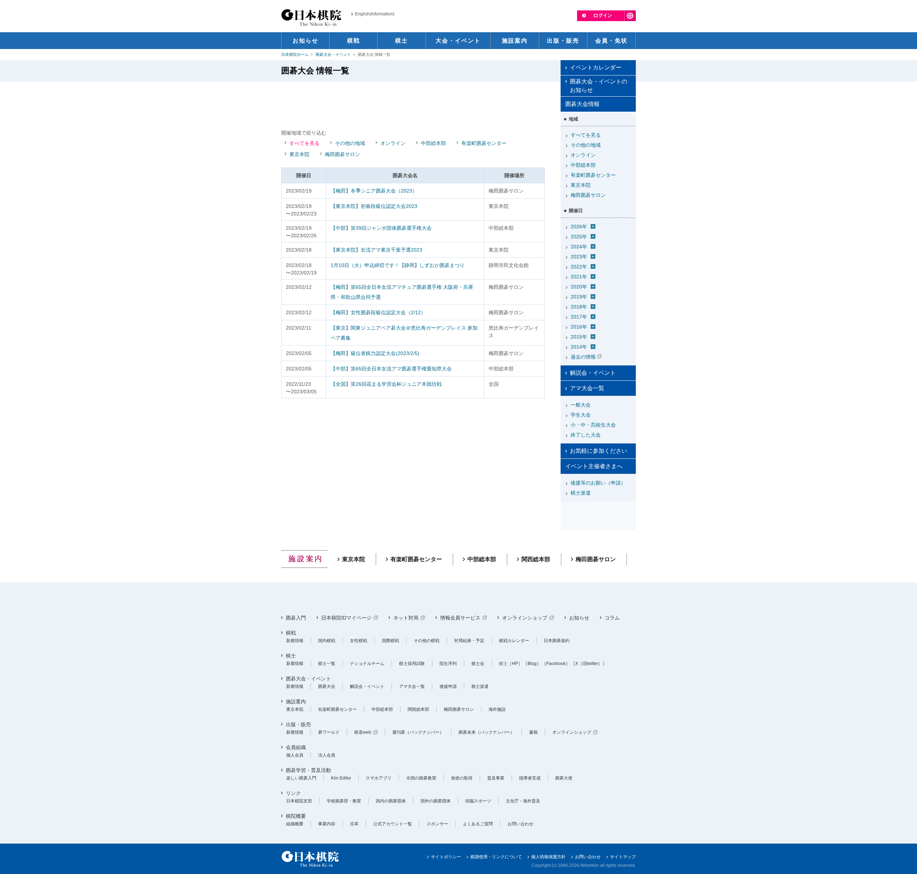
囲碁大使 (563, 778)
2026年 (579, 226)
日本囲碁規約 (557, 640)
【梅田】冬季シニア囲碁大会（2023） (374, 191)
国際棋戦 (390, 640)
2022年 (579, 267)
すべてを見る (304, 143)
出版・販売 (298, 724)
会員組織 (296, 747)
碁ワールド (329, 732)
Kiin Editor (341, 778)
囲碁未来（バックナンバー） (486, 732)
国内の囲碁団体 (391, 800)
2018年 (579, 307)
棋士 (291, 656)
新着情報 (294, 640)
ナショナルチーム (367, 663)
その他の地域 (350, 143)
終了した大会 (586, 435)
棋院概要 (296, 816)
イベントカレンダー (595, 67)
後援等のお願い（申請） (598, 483)
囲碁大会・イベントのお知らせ (598, 85)
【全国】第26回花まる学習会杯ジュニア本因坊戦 (386, 384)
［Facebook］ (556, 663)
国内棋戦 (326, 640)
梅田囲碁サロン (342, 154)
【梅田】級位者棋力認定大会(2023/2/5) (375, 353)
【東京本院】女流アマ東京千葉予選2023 (376, 250)
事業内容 (326, 823)
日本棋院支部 (299, 800)
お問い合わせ (520, 823)
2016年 (579, 327)
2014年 (579, 347)
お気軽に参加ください (598, 451)
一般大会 (581, 405)
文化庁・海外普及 (523, 800)
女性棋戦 (358, 640)
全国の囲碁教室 (421, 778)
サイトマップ (623, 856)
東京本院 (299, 154)
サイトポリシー (446, 856)
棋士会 (477, 663)
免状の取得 (461, 778)
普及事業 (495, 778)
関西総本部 (536, 559)
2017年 (579, 317)
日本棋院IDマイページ (346, 618)
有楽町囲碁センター (483, 143)
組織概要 (294, 823)
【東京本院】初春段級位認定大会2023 (374, 206)
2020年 (579, 287)
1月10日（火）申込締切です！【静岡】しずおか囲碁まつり (398, 265)
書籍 (533, 732)
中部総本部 (433, 143)
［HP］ (515, 663)
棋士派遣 (581, 493)
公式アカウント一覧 (392, 823)
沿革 (354, 823)
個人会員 (294, 755)
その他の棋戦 (427, 640)
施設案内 (296, 701)
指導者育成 (530, 778)
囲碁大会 (326, 686)
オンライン (392, 143)
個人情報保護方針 (548, 856)
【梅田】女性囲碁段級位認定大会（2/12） (378, 312)
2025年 (579, 236)
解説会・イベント (593, 373)
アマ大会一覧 (587, 388)
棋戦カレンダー (514, 640)
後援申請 (448, 686)
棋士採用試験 (412, 663)
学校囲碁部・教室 (344, 800)
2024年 (579, 246)
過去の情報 (583, 357)
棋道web (362, 732)
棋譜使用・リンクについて (496, 856)
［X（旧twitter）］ (589, 663)
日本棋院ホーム (295, 54)
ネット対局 (405, 618)
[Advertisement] (413, 105)
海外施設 (497, 709)
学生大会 (581, 415)
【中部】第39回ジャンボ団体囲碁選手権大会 (381, 228)
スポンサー (437, 823)
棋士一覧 (326, 663)
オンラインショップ (524, 618)
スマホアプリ (379, 778)
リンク (293, 793)
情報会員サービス (460, 618)
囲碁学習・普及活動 (308, 770)
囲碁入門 (296, 618)
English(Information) (374, 13)
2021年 (579, 277)
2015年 (579, 337)
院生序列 (448, 663)
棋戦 (291, 633)
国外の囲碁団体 (436, 800)
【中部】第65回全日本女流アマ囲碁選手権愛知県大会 (391, 369)
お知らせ (579, 618)
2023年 (579, 256)
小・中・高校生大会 (593, 425)
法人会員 (326, 755)
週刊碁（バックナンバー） (418, 732)
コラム (612, 618)
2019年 (579, 297)
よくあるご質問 (478, 823)
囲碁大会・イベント (333, 54)
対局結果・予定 (469, 640)
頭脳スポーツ (478, 800)
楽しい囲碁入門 (301, 778)
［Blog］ (532, 663)
